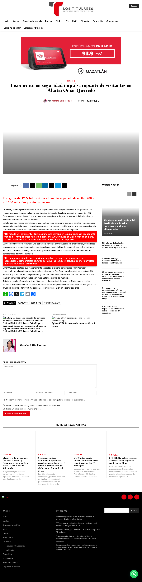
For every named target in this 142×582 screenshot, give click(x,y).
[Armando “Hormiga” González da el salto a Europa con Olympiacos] (133, 260)
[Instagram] (13, 9)
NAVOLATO (23, 303)
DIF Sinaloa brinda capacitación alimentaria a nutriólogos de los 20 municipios (113, 309)
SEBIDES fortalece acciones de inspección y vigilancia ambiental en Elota (123, 460)
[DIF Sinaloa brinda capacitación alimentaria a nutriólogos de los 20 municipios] (133, 309)
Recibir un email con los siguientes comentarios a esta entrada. (33, 405)
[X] (19, 9)
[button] (134, 574)
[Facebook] (6, 9)
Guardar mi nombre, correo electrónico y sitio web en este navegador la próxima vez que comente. (45, 400)
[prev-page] (129, 194)
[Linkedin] (45, 185)
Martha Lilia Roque (62, 101)
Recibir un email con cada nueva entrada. (23, 409)
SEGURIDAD (36, 303)
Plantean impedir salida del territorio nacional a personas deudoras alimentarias (119, 225)
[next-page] (134, 194)
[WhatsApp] (39, 185)
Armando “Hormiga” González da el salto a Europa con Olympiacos (112, 261)
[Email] (51, 185)
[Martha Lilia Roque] (45, 101)
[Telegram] (58, 185)
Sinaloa (71, 81)
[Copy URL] (64, 185)
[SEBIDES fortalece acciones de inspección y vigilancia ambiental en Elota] (124, 441)
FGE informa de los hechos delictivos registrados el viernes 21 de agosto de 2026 (114, 245)
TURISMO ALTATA (52, 303)
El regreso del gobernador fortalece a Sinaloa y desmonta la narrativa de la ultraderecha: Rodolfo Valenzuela (113, 276)
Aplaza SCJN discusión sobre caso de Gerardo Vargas (74, 324)
